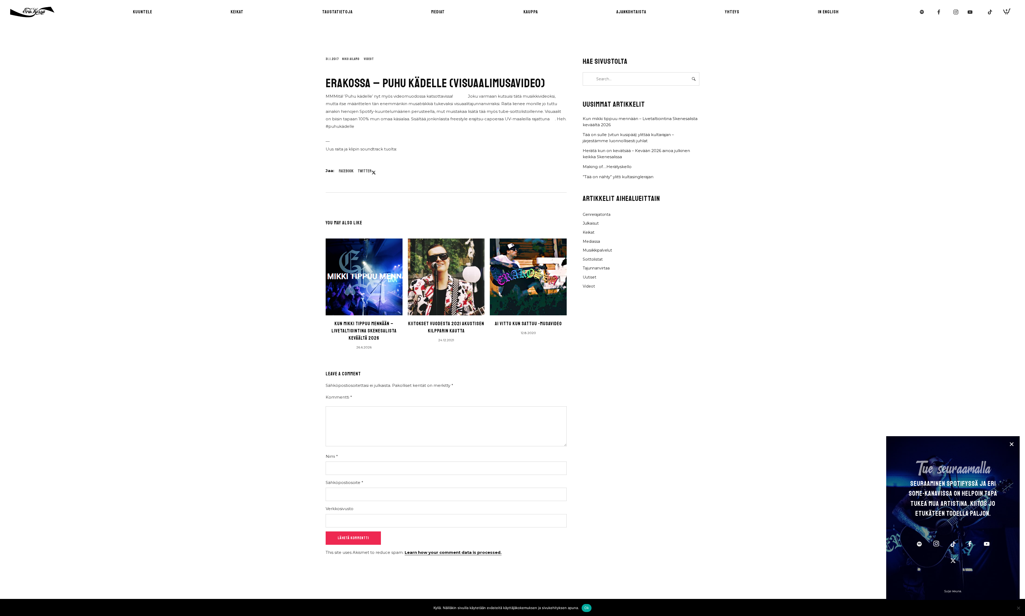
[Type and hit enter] (693, 79)
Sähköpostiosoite (344, 482)
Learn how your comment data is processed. (453, 552)
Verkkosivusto (339, 508)
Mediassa (591, 241)
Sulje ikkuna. (953, 591)
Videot (369, 59)
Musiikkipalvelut (597, 250)
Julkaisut (591, 223)
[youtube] (986, 546)
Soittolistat (593, 259)
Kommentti (339, 397)
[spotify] (919, 544)
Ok (586, 608)
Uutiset (589, 277)
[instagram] (936, 544)
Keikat (588, 232)
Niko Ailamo (351, 59)
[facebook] (969, 544)
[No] (1018, 608)
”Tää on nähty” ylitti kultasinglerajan (618, 176)
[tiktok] (953, 544)
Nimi (332, 456)
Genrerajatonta (596, 214)
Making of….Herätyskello (607, 166)
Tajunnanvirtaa (596, 268)
